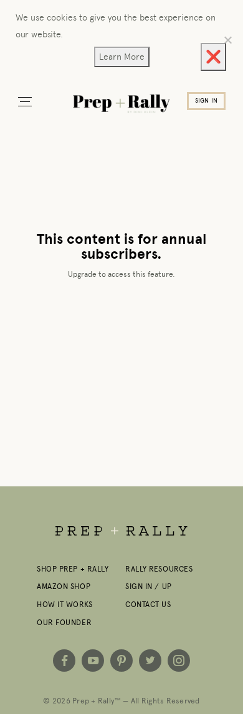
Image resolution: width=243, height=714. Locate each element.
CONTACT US (148, 604)
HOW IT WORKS (65, 604)
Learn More (122, 57)
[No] (227, 40)
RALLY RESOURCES (159, 569)
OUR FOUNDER (64, 622)
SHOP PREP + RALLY (73, 569)
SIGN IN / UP (148, 586)
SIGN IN (206, 100)
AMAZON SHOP (63, 586)
